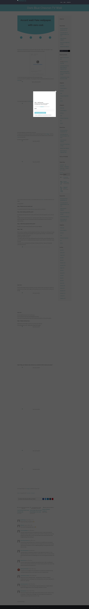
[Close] (55, 91)
